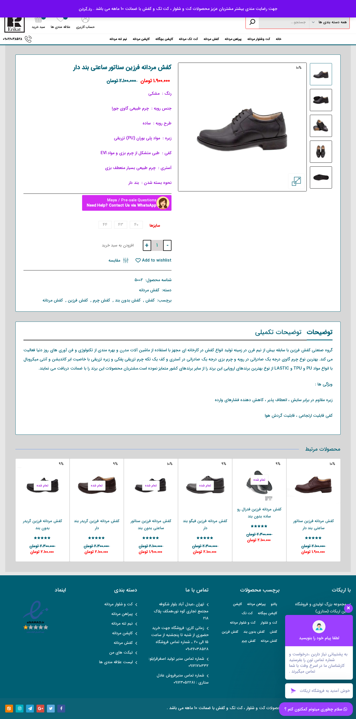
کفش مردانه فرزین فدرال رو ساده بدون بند (259, 512)
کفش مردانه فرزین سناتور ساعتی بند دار (313, 524)
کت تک (247, 613)
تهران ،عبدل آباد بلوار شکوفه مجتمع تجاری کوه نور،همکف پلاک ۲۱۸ (181, 611)
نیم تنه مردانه (118, 39)
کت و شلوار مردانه (242, 622)
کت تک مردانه (188, 39)
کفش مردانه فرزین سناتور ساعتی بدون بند (151, 524)
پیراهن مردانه (233, 39)
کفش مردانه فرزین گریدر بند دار (96, 524)
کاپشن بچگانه (164, 39)
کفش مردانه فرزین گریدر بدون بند (42, 524)
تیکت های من (121, 652)
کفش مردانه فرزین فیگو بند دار (205, 524)
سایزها (155, 226)
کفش (150, 300)
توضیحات (320, 332)
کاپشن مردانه (141, 39)
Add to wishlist (156, 260)
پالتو (274, 604)
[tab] (320, 333)
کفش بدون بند (127, 300)
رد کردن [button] (85, 8)
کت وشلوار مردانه (258, 39)
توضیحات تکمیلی (278, 332)
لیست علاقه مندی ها (116, 662)
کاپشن (237, 604)
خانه (278, 39)
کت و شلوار (269, 622)
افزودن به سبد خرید (118, 245)
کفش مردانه (211, 39)
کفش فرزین (78, 300)
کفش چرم (101, 300)
